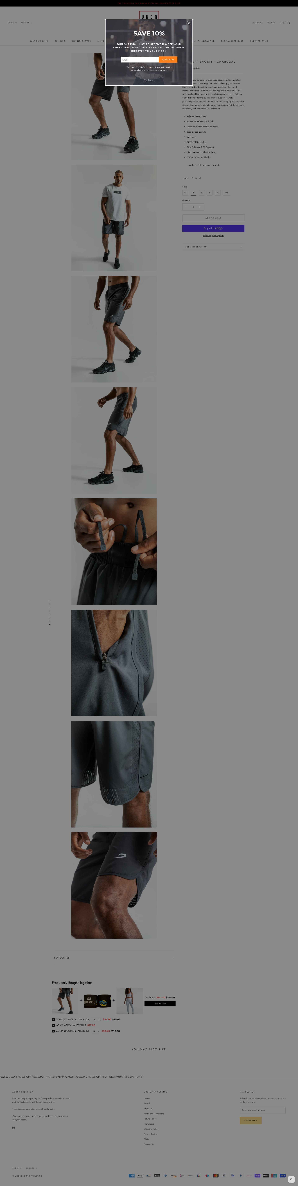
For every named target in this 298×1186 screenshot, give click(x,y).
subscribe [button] (168, 59)
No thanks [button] (149, 80)
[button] (189, 23)
